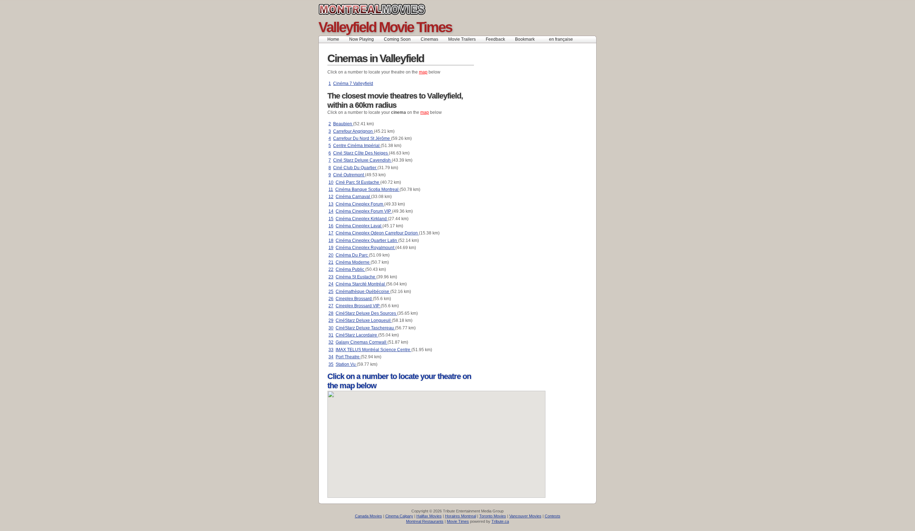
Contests (552, 516)
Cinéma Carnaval (353, 196)
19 (330, 247)
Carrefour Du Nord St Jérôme (362, 138)
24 (330, 284)
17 (330, 233)
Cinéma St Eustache (356, 276)
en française (561, 39)
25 (330, 291)
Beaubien (343, 123)
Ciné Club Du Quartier (355, 167)
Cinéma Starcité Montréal (361, 284)
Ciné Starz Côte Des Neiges (361, 153)
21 (330, 262)
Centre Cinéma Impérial (357, 145)
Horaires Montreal (460, 516)
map (423, 72)
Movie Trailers (462, 39)
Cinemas (429, 39)
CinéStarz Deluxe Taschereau (365, 327)
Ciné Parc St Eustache (358, 182)
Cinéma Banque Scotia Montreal (367, 189)
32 (330, 342)
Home (333, 39)
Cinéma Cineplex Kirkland (362, 218)
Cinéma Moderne (353, 262)
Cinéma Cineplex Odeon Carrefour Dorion (377, 233)
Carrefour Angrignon (353, 131)
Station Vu (346, 364)
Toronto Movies (492, 516)
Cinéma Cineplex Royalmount (365, 247)
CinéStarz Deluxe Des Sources (366, 313)
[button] (460, 445)
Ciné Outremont (349, 174)
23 (330, 276)
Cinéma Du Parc (352, 255)
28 (330, 313)
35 (330, 364)
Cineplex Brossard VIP (358, 305)
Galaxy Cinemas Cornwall (361, 342)
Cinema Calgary (399, 516)
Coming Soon (397, 39)
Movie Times (458, 521)
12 (330, 196)
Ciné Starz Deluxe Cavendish (362, 160)
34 (330, 356)
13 (330, 204)
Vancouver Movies (525, 516)
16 (330, 225)
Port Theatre (348, 356)
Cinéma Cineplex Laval (359, 225)
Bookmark (527, 39)
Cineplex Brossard (354, 298)
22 (330, 269)
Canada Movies (368, 516)
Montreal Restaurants (425, 521)
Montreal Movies (388, 9)
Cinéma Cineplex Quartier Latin (367, 240)
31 (330, 335)
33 (330, 349)
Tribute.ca (500, 521)
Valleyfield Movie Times (385, 27)
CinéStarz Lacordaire (357, 335)
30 (330, 327)
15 (330, 218)
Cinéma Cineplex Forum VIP (364, 211)
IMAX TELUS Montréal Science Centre (373, 349)
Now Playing (361, 39)
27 (330, 305)
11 (330, 189)
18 (330, 240)
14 (330, 211)
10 (330, 182)
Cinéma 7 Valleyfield (353, 83)
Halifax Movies (429, 516)
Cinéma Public (350, 269)
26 (330, 298)
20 (330, 255)
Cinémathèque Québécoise (363, 291)
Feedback (495, 39)
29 (330, 320)
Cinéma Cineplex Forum (360, 204)
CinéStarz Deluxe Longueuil (364, 320)
